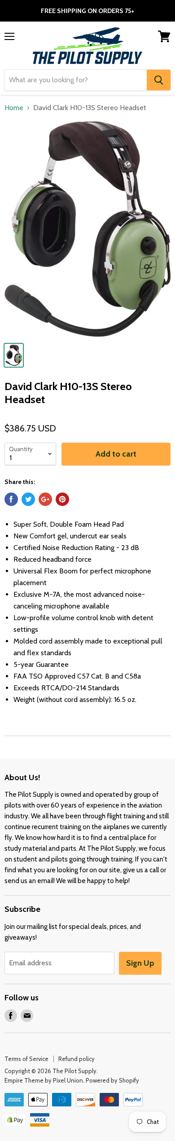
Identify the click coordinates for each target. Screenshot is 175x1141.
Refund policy (76, 1058)
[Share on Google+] (45, 499)
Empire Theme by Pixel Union (43, 1080)
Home (13, 108)
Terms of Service (26, 1058)
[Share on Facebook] (11, 499)
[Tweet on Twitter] (28, 499)
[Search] (159, 80)
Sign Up (140, 963)
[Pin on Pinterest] (62, 499)
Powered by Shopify (112, 1080)
